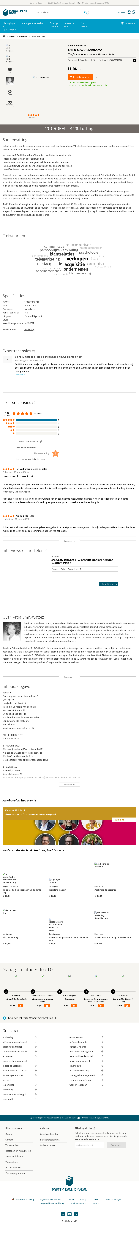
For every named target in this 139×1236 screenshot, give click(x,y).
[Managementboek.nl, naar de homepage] (15, 15)
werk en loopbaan (78, 1085)
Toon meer (68, 541)
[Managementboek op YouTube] (69, 1214)
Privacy (83, 1199)
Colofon (70, 1199)
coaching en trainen (13, 1047)
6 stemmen (32, 118)
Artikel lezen (107, 584)
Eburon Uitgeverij (33, 316)
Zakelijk (44, 1128)
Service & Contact (78, 1203)
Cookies (95, 1199)
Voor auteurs (11, 1162)
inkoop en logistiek (12, 1066)
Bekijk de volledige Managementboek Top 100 (32, 1018)
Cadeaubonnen (48, 1145)
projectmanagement (80, 1061)
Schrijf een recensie (28, 441)
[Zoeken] (85, 12)
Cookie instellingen (113, 1199)
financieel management (15, 1061)
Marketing (23, 36)
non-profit (8, 1099)
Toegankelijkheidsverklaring (52, 1203)
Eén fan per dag (10, 937)
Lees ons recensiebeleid (26, 447)
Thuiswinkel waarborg (25, 1199)
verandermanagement (81, 1080)
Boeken (12, 36)
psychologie (75, 1066)
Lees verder (20, 375)
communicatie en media (15, 1051)
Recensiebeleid (13, 1167)
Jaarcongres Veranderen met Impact (30, 814)
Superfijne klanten (57, 890)
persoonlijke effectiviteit (81, 1056)
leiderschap (8, 1085)
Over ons (9, 1134)
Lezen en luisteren (14, 1156)
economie (7, 1056)
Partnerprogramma (15, 1173)
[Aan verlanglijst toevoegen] (97, 77)
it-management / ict (13, 1075)
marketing (8, 1089)
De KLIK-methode (38, 36)
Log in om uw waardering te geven (30, 459)
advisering (8, 1037)
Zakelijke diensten (49, 1134)
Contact (9, 1139)
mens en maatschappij (14, 1094)
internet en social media (15, 1070)
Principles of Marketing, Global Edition (112, 937)
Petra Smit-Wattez (77, 45)
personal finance (78, 1047)
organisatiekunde (78, 1042)
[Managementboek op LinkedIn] (63, 1214)
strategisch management (82, 1075)
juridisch (7, 1080)
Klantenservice (14, 1128)
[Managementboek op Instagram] (76, 1214)
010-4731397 (130, 23)
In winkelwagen (81, 77)
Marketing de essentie (105, 890)
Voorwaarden (12, 1145)
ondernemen (76, 1037)
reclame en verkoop (79, 1070)
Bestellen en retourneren (18, 1151)
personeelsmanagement (82, 1051)
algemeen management (15, 1042)
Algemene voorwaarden (50, 1199)
